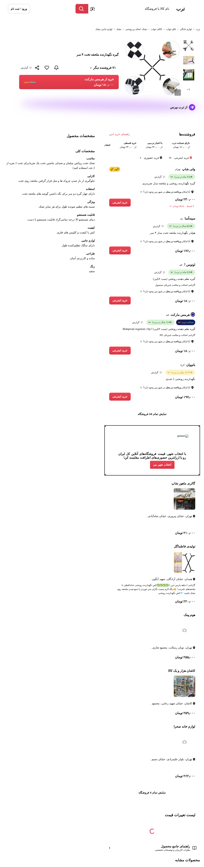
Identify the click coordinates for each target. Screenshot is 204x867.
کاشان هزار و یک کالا (181, 670)
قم (180, 264)
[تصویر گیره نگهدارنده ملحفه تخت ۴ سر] (188, 45)
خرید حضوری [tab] (149, 157)
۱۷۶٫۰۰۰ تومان (185, 250)
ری (181, 218)
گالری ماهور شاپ (183, 483)
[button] (19, 9)
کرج (182, 364)
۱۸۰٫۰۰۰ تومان (185, 301)
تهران (177, 169)
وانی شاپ (188, 169)
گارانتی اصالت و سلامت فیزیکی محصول (175, 285)
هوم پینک (189, 615)
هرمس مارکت (180, 314)
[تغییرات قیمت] (56, 67)
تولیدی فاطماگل (184, 546)
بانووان (190, 364)
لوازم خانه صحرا (184, 726)
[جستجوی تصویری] (92, 9)
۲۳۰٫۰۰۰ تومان (185, 199)
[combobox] (129, 9)
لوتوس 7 (189, 264)
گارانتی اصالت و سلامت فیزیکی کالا (177, 335)
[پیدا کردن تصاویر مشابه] (178, 92)
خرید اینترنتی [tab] (179, 157)
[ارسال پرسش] (192, 107)
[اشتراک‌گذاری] (37, 68)
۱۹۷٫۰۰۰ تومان (185, 397)
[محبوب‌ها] (46, 67)
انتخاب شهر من (162, 464)
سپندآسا (190, 218)
